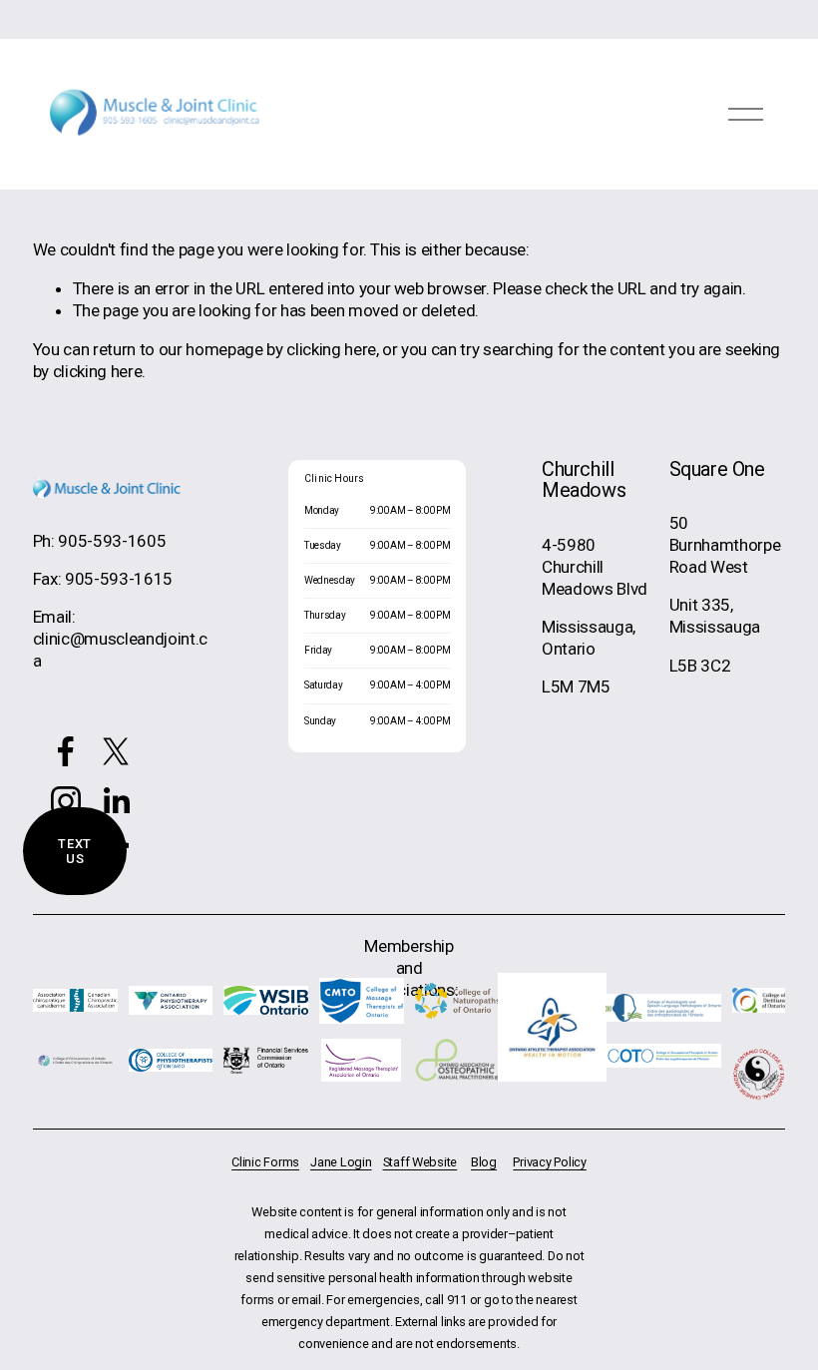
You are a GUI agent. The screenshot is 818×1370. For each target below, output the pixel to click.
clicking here (331, 349)
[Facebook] (66, 751)
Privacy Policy (549, 1162)
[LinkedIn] (116, 801)
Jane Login (340, 1162)
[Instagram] (66, 801)
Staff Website (420, 1162)
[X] (116, 751)
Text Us (75, 851)
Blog (484, 1162)
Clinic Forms (265, 1162)
